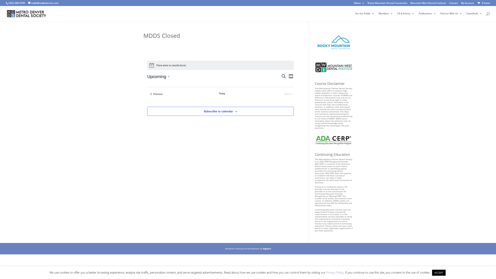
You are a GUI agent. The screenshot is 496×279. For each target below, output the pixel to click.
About (357, 3)
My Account (467, 3)
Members (384, 13)
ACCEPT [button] (438, 272)
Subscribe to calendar (218, 111)
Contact (453, 3)
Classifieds (472, 13)
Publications (425, 13)
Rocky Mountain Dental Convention (387, 3)
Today (222, 93)
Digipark (267, 248)
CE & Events (404, 13)
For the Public (362, 13)
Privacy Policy (335, 272)
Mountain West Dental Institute (428, 3)
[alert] (220, 65)
